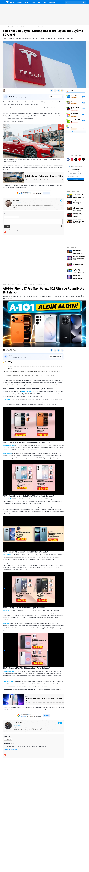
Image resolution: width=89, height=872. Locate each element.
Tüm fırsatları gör (76, 131)
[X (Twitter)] (59, 723)
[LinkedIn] (61, 200)
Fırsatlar (52, 2)
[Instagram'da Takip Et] (72, 159)
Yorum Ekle (8, 739)
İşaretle (15, 749)
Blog (39, 2)
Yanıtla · (11, 749)
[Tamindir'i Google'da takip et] (33, 193)
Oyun (26, 2)
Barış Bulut (9, 89)
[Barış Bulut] (8, 200)
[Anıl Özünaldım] (8, 723)
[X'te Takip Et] (75, 159)
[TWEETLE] (55, 91)
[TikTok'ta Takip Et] (83, 159)
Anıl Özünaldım (10, 349)
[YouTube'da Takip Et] (79, 159)
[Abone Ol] (62, 90)
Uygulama (19, 2)
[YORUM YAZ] (59, 91)
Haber (33, 2)
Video (44, 2)
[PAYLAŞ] (52, 91)
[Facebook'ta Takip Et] (68, 159)
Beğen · (6, 749)
